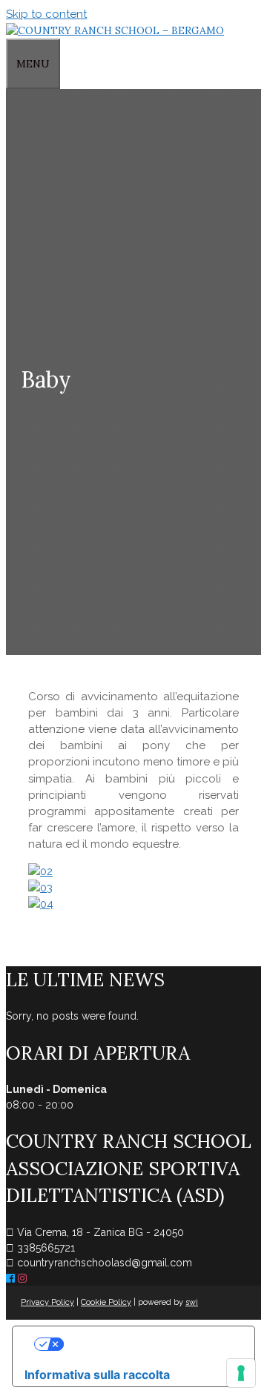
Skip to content (46, 14)
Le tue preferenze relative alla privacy (149, 1344)
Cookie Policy (106, 1302)
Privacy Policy (47, 1302)
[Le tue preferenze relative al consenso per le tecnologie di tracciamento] (241, 1373)
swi (191, 1302)
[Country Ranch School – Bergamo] (115, 30)
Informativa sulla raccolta (97, 1374)
